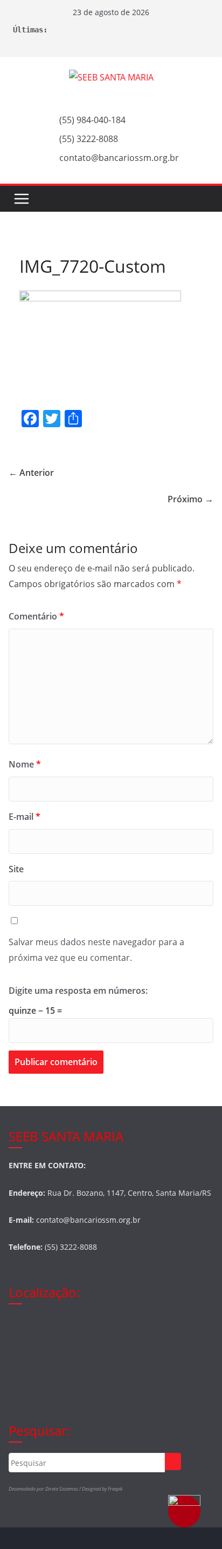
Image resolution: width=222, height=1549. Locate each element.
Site (16, 869)
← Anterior (31, 473)
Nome (25, 764)
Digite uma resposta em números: (78, 990)
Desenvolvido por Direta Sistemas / (45, 1488)
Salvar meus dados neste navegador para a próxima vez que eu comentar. (96, 950)
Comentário (36, 616)
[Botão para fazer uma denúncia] (184, 1511)
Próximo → (190, 499)
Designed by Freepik (102, 1488)
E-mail (24, 817)
